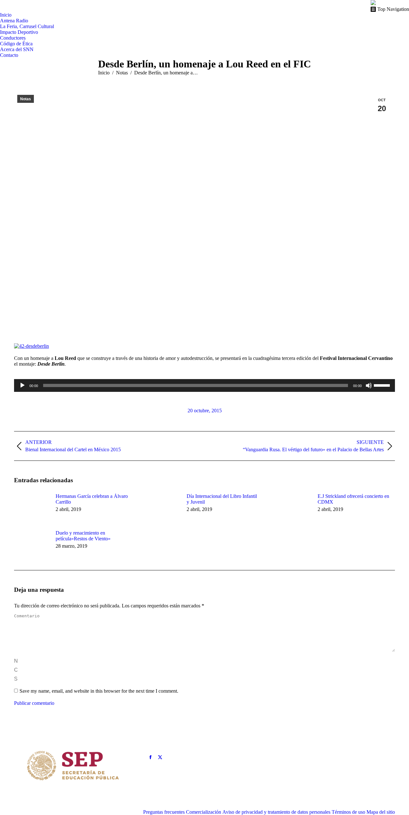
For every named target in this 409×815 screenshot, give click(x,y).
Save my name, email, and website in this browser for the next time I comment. (98, 691)
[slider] (383, 385)
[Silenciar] (369, 385)
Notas (25, 99)
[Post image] (31, 508)
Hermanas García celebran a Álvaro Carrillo (92, 499)
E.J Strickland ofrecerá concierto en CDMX (353, 499)
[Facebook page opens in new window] (150, 757)
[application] (204, 385)
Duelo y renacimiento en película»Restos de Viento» (83, 535)
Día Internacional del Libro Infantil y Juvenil (222, 499)
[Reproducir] (22, 385)
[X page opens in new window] (160, 757)
